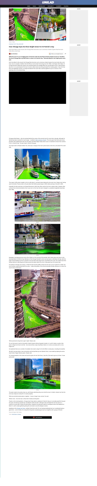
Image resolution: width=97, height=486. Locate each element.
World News (14, 414)
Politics (66, 6)
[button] (65, 53)
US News (19, 414)
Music (34, 6)
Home (10, 42)
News (28, 6)
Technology (42, 6)
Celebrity (58, 6)
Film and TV (50, 6)
